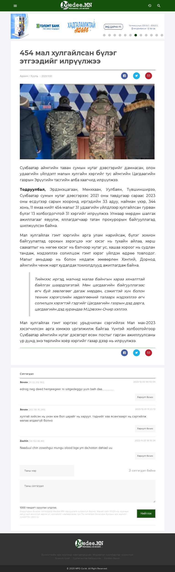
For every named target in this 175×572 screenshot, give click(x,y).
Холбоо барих (112, 558)
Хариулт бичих (145, 397)
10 (151, 35)
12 (162, 35)
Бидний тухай (62, 558)
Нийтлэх (146, 513)
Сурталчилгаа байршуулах (87, 558)
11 (156, 35)
